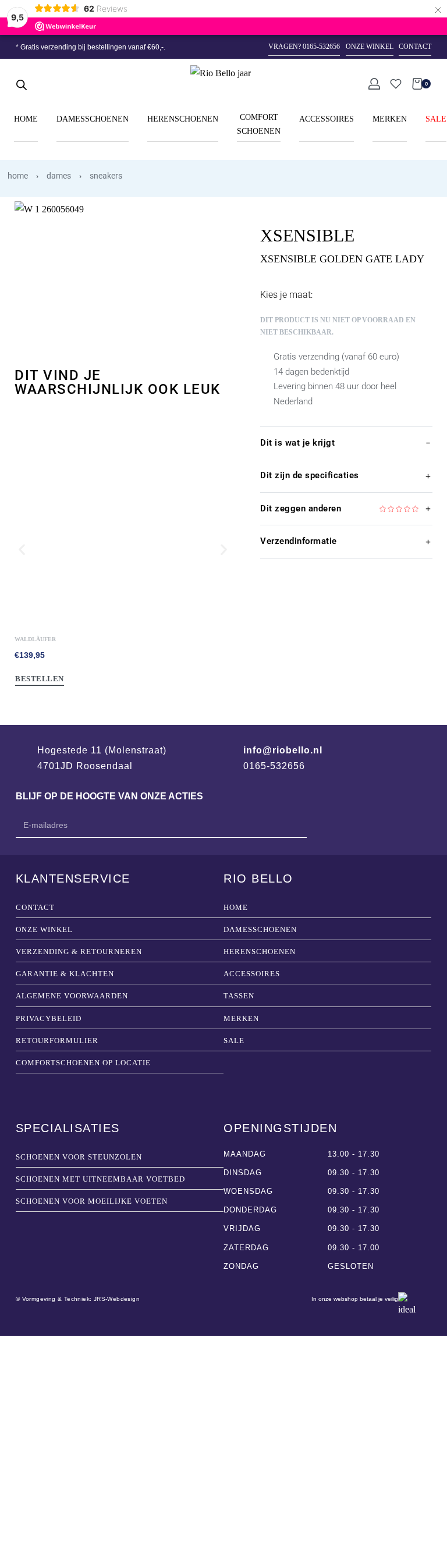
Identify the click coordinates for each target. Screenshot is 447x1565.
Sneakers (106, 175)
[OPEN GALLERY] (123, 273)
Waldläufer (35, 639)
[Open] (395, 83)
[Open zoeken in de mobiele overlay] (21, 84)
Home (18, 175)
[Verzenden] (263, 826)
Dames (59, 175)
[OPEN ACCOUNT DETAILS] (374, 83)
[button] (22, 549)
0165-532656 (274, 766)
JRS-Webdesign (117, 1299)
